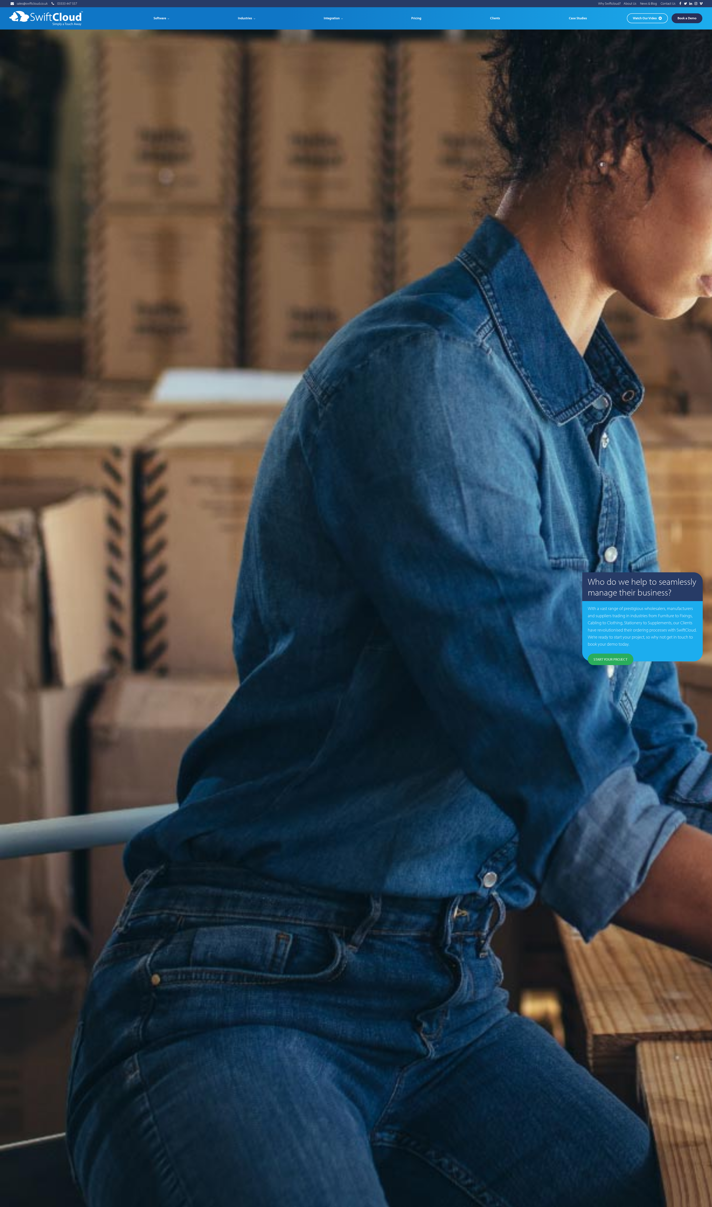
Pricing (416, 18)
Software (160, 18)
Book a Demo (687, 18)
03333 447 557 (67, 3)
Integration (332, 18)
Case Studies (578, 18)
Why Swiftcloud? (609, 3)
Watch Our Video (645, 18)
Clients (495, 18)
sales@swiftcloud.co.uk (32, 3)
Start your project (610, 659)
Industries (245, 18)
